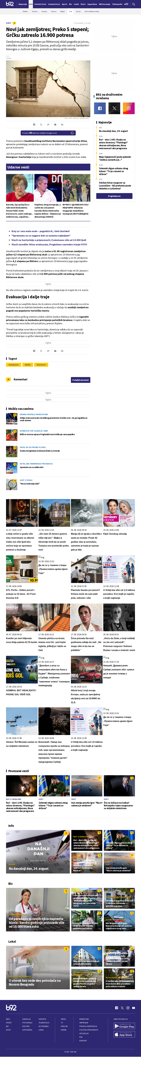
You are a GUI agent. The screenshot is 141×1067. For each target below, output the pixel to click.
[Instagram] (129, 108)
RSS (80, 1037)
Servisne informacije (20, 976)
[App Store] (124, 1034)
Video (63, 1019)
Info (8, 1019)
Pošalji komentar (80, 380)
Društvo (78, 957)
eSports (42, 1019)
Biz (7, 1026)
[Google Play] (124, 1026)
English (64, 1026)
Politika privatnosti (88, 1030)
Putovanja (27, 1023)
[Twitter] (114, 108)
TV (62, 1023)
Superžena (27, 1030)
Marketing (84, 1019)
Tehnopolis (44, 1023)
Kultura (26, 1026)
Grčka (28, 364)
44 (34, 778)
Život (8, 1030)
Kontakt (83, 1040)
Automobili (44, 1026)
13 (132, 971)
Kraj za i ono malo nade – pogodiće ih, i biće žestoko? (41, 231)
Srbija (76, 919)
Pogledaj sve (114, 196)
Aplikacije (84, 1033)
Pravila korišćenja (88, 1026)
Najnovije (23, 4)
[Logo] (10, 4)
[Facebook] (100, 108)
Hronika (110, 950)
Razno (12, 864)
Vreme (64, 1030)
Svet (8, 23)
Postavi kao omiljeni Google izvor (39, 133)
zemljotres (14, 364)
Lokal (41, 1030)
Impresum (83, 1023)
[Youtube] (133, 1007)
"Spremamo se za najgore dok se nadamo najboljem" (41, 235)
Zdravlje (26, 1019)
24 (15, 448)
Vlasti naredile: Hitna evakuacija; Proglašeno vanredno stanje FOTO (49, 244)
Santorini (42, 364)
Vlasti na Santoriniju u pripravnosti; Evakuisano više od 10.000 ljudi (49, 240)
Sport (9, 1023)
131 (15, 415)
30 (15, 481)
